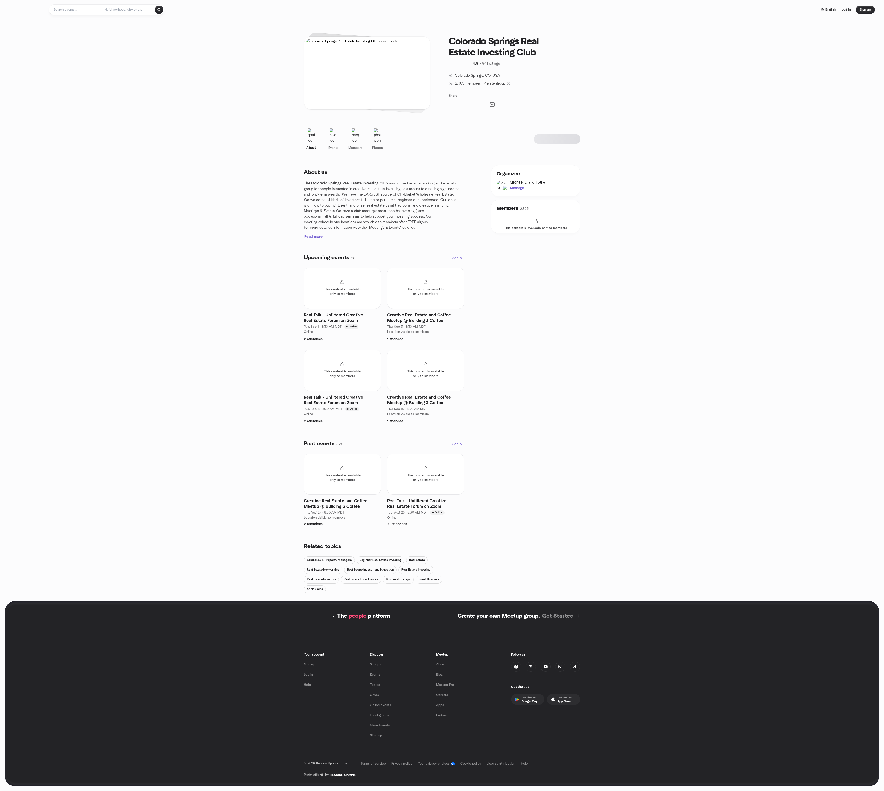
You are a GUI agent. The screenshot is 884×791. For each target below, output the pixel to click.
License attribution (501, 763)
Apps (440, 705)
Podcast (442, 715)
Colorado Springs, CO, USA (477, 75)
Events (375, 674)
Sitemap (376, 735)
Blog (439, 674)
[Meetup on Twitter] (531, 667)
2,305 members (468, 83)
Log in (308, 674)
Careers (442, 695)
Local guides (379, 715)
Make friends (380, 725)
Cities (374, 695)
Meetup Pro (445, 684)
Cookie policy (470, 763)
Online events (380, 705)
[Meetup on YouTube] (546, 667)
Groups (375, 664)
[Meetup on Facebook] (516, 667)
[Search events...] (159, 10)
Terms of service (373, 763)
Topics (375, 684)
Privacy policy (401, 763)
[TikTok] (575, 667)
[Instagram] (560, 667)
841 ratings (491, 63)
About (440, 664)
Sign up (309, 664)
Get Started (558, 616)
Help (307, 684)
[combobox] (128, 9)
